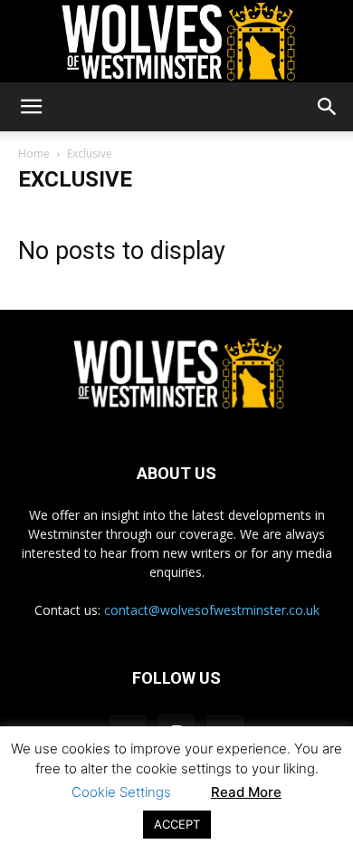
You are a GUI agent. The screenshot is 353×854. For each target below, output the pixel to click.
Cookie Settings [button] (121, 792)
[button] (31, 106)
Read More (246, 792)
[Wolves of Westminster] (176, 41)
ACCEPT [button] (177, 824)
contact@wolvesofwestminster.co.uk (212, 610)
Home (34, 153)
